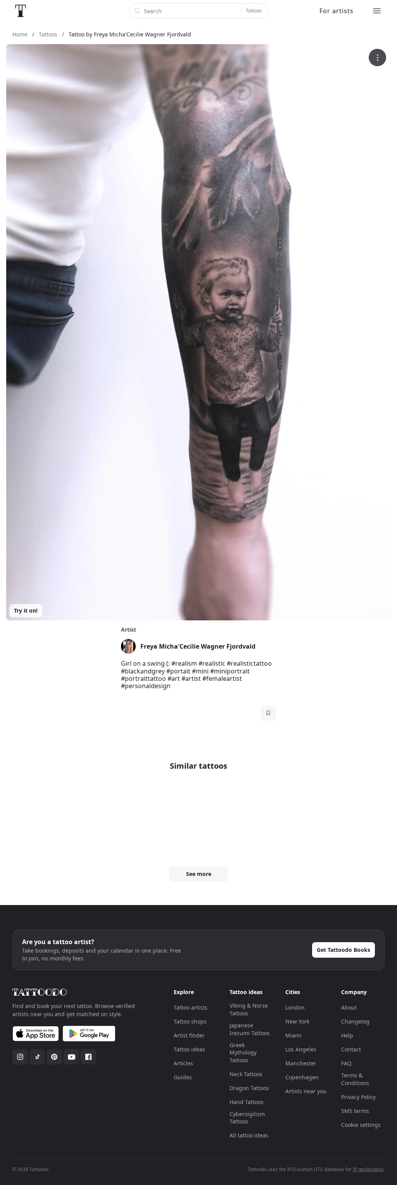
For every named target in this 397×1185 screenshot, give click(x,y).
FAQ (346, 1063)
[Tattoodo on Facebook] (88, 1057)
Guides (183, 1077)
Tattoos (254, 10)
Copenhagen (302, 1077)
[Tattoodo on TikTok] (37, 1057)
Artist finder (189, 1035)
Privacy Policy (358, 1097)
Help (347, 1035)
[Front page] (20, 11)
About (349, 1007)
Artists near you (305, 1091)
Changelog (355, 1021)
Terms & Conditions (355, 1079)
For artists (336, 11)
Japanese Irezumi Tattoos (250, 1029)
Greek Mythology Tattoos (243, 1052)
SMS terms (355, 1111)
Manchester (300, 1063)
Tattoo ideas (189, 1049)
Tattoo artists (190, 1007)
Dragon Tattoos (249, 1088)
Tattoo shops (190, 1021)
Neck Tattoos (246, 1074)
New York (297, 1021)
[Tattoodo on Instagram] (20, 1057)
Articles (183, 1063)
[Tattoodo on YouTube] (71, 1057)
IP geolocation (368, 1169)
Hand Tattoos (247, 1102)
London (295, 1007)
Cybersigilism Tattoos (247, 1117)
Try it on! (26, 610)
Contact (351, 1049)
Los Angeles (300, 1049)
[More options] (377, 57)
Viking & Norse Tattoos (249, 1009)
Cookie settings (361, 1124)
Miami (293, 1035)
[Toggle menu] (377, 11)
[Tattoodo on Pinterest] (54, 1057)
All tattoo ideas (249, 1135)
